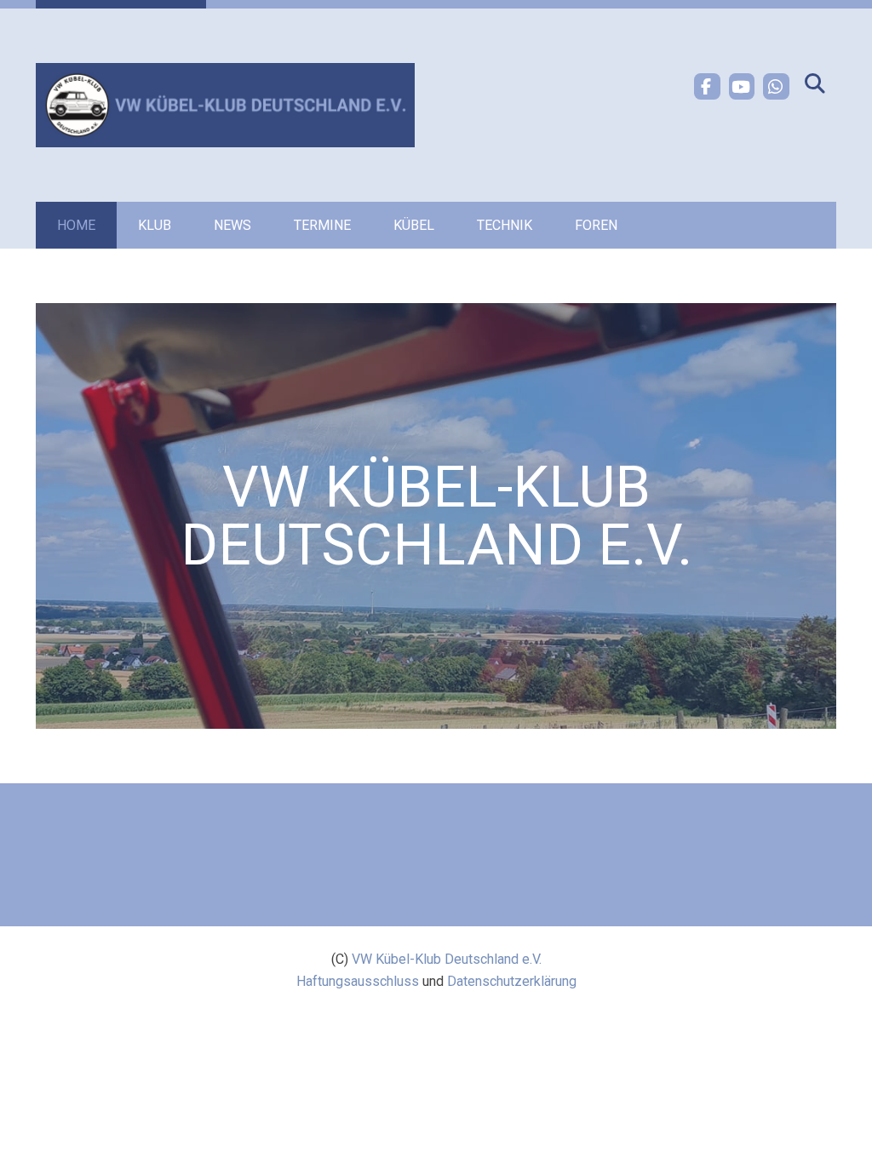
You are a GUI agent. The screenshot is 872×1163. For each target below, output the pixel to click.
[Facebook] (707, 86)
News (232, 225)
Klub (154, 225)
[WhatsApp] (776, 86)
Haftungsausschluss (357, 981)
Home (76, 225)
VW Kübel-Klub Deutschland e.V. (447, 959)
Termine (322, 225)
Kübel (413, 225)
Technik (504, 225)
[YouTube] (742, 86)
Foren (596, 225)
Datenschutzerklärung (512, 981)
